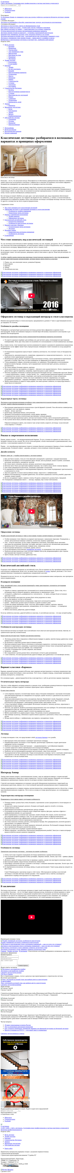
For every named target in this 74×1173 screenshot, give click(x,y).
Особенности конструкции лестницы (20, 223)
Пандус (10, 76)
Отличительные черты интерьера (19, 227)
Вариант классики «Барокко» (14, 225)
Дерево (10, 112)
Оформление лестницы (16, 218)
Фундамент (12, 86)
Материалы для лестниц (13, 107)
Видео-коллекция (10, 129)
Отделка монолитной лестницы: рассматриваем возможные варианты (24, 31)
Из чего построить (14, 69)
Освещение (12, 119)
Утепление (12, 84)
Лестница (11, 228)
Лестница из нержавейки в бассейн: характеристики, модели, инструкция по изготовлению (31, 22)
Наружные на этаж (14, 55)
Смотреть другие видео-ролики (11, 972)
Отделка (11, 121)
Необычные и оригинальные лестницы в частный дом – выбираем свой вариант (27, 40)
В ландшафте (12, 64)
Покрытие (11, 78)
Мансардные (12, 53)
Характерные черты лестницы (18, 213)
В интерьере (12, 62)
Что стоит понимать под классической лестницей (21, 207)
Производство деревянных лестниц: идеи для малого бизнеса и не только (25, 34)
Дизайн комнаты (13, 216)
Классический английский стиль (15, 220)
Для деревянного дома (15, 51)
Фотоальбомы (9, 128)
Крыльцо (8, 65)
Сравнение (12, 98)
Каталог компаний (11, 133)
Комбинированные (14, 116)
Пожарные (12, 57)
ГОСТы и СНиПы (7, 974)
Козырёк (11, 71)
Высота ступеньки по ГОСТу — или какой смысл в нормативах (26, 1030)
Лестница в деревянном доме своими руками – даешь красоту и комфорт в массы (27, 38)
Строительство (13, 81)
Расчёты (11, 90)
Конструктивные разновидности (19, 91)
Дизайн (10, 67)
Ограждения (12, 100)
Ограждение (12, 74)
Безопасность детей (14, 102)
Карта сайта (8, 1148)
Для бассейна (12, 50)
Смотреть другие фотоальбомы (11, 985)
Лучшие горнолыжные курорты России (18, 1025)
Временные (12, 48)
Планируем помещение (16, 221)
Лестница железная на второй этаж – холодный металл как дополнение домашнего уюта (30, 36)
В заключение (9, 235)
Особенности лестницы (16, 234)
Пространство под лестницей (18, 95)
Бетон (10, 109)
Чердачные (12, 58)
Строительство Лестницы (13, 88)
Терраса (7, 104)
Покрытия (11, 123)
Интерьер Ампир (10, 230)
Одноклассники (10, 10)
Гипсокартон (12, 111)
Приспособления (14, 124)
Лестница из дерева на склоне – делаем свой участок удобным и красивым (25, 27)
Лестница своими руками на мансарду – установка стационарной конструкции (27, 33)
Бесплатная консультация (13, 131)
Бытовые (11, 46)
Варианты (11, 105)
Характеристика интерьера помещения (21, 232)
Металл (10, 114)
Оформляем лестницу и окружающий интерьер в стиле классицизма (27, 209)
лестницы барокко (41, 737)
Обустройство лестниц (12, 117)
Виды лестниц (9, 45)
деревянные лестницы (33, 549)
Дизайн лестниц (10, 60)
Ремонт (10, 79)
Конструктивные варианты (17, 72)
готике (47, 571)
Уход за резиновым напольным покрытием (19, 1027)
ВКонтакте (8, 8)
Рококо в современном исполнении (16, 214)
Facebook (8, 12)
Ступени (11, 83)
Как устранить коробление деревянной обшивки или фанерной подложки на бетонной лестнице (36, 1028)
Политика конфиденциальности (11, 1130)
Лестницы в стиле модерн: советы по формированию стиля (20, 26)
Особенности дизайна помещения (19, 211)
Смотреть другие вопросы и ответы (12, 1033)
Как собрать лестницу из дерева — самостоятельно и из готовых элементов (26, 29)
